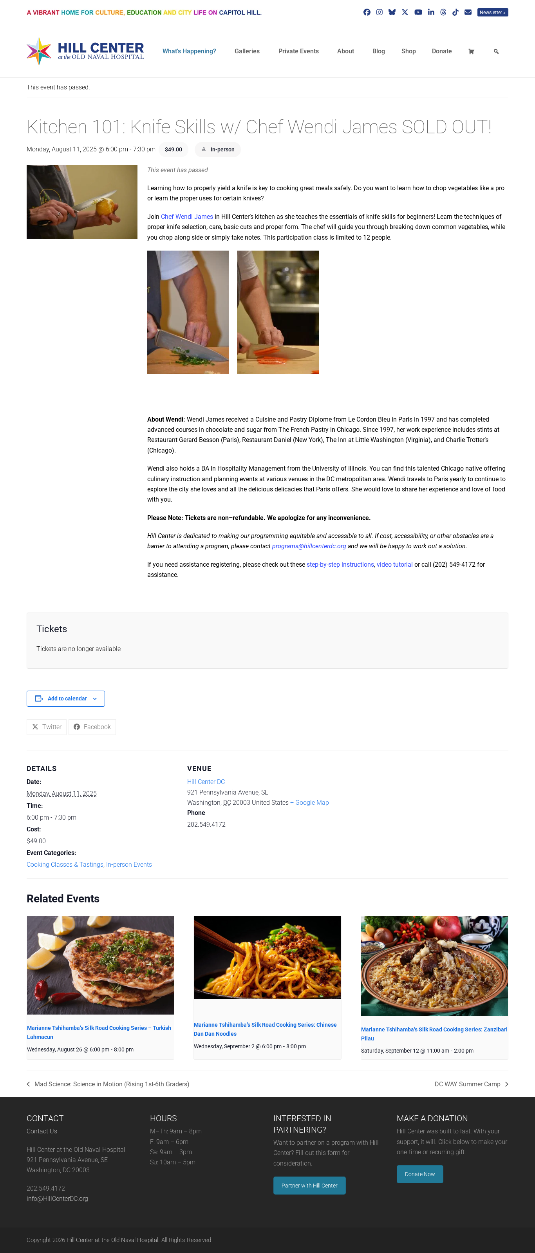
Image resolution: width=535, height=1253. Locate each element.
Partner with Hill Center (310, 1185)
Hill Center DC (206, 782)
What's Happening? (189, 51)
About (345, 51)
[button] (47, 727)
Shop (408, 51)
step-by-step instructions (340, 564)
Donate (442, 51)
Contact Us (42, 1131)
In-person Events (129, 864)
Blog (378, 51)
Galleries (247, 51)
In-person (222, 149)
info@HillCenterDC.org (57, 1198)
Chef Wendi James (187, 216)
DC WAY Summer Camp (468, 1084)
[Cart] (473, 51)
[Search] (497, 51)
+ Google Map (309, 802)
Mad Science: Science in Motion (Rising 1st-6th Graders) (111, 1084)
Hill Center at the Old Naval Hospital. (113, 1240)
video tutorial (395, 564)
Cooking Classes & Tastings (65, 864)
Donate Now (420, 1174)
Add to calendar (67, 698)
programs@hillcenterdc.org (309, 546)
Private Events (298, 51)
